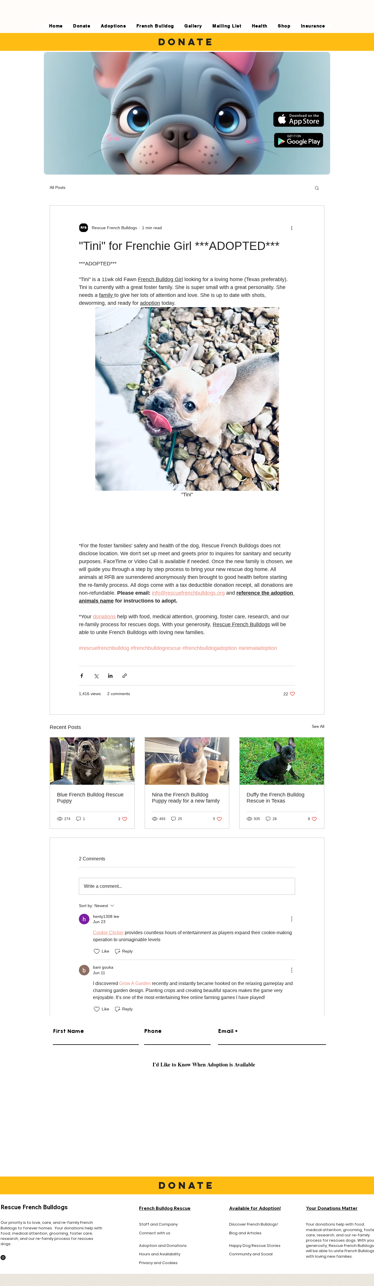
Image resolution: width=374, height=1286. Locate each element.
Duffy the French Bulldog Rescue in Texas (275, 798)
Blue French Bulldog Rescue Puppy (90, 798)
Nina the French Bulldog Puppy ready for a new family (186, 798)
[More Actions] (291, 919)
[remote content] (187, 520)
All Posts (57, 187)
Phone (153, 1031)
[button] (317, 187)
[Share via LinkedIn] (110, 675)
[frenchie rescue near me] (282, 761)
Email (225, 1031)
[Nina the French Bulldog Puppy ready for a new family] (187, 761)
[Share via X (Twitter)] (96, 675)
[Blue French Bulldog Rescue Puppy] (92, 761)
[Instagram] (3, 1257)
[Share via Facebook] (81, 675)
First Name (68, 1031)
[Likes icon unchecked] (97, 951)
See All (318, 726)
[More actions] (291, 227)
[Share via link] (124, 675)
